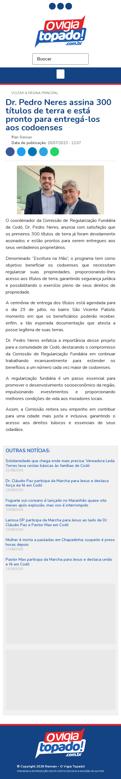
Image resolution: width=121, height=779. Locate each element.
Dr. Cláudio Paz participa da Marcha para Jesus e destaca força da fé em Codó (57, 483)
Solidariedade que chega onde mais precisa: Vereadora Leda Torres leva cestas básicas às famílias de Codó (60, 463)
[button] (60, 74)
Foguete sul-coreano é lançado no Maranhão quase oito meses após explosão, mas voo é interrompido (56, 503)
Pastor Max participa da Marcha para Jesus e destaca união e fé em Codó (59, 562)
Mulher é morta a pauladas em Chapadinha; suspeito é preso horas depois (60, 542)
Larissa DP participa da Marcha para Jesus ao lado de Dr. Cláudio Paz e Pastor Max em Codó (57, 522)
